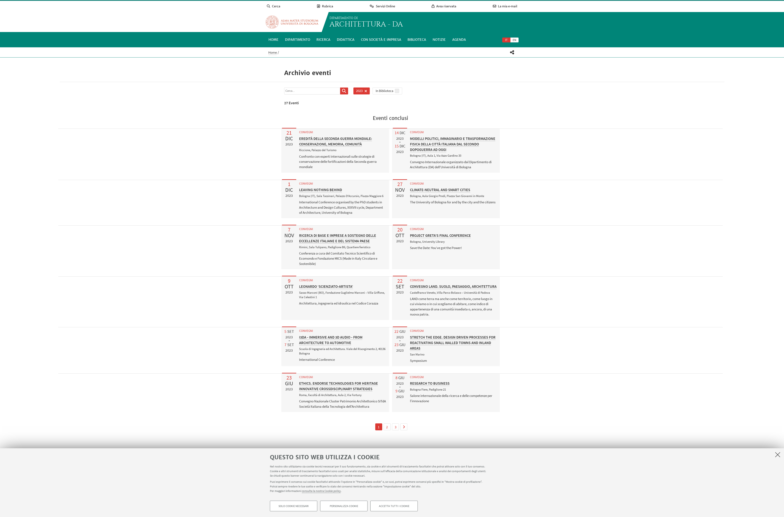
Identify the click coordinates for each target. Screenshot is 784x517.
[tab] (506, 40)
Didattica (345, 40)
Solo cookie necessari (293, 506)
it (506, 40)
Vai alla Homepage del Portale (291, 22)
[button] (512, 52)
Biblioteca (417, 40)
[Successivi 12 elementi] (403, 426)
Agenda (459, 40)
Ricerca (323, 40)
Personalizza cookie (344, 506)
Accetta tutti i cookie (394, 506)
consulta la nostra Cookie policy (321, 491)
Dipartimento (297, 40)
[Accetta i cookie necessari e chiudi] (777, 454)
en (514, 40)
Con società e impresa (381, 40)
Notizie (439, 40)
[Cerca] (344, 90)
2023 (358, 91)
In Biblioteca (384, 91)
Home (273, 40)
